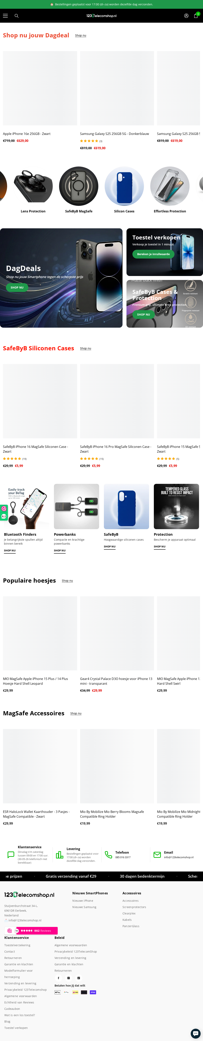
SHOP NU (10, 550)
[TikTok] (78, 978)
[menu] (5, 15)
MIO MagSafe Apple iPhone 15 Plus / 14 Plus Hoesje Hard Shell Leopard (35, 681)
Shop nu (80, 35)
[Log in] (186, 15)
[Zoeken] (16, 16)
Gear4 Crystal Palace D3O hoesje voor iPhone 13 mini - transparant (116, 681)
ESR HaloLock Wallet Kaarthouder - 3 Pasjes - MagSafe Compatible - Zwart (36, 814)
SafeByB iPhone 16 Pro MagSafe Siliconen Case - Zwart (115, 449)
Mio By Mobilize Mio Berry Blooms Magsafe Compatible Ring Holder (112, 814)
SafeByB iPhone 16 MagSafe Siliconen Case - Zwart (35, 449)
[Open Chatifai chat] (196, 1034)
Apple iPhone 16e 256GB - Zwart (27, 134)
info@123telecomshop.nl (178, 857)
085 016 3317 (122, 857)
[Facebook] (58, 978)
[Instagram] (68, 978)
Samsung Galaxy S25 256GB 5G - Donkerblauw (114, 134)
